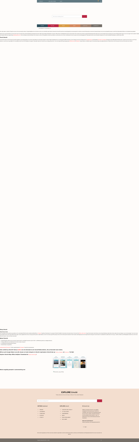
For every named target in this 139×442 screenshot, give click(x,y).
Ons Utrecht (41, 28)
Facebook (8, 347)
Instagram (22, 347)
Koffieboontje (72, 41)
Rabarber (78, 41)
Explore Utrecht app (32, 354)
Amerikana (104, 39)
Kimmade (100, 39)
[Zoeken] (84, 16)
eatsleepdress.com (17, 35)
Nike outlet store (82, 333)
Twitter (56, 352)
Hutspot (39, 333)
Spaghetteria (89, 39)
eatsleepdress (3, 347)
